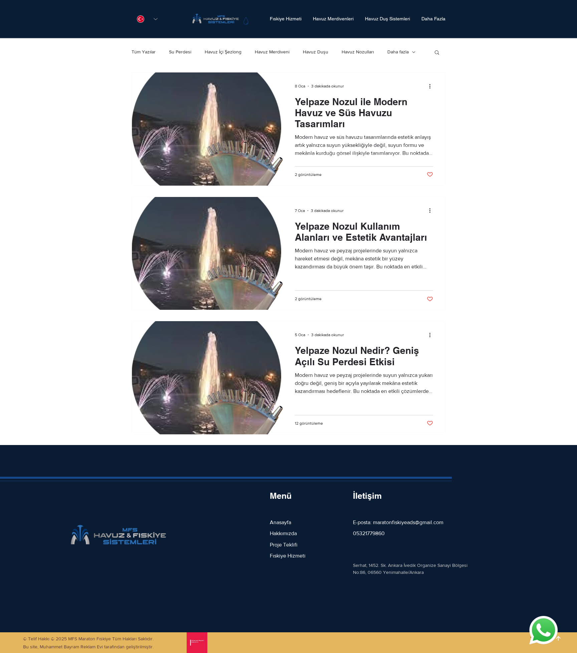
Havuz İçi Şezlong (223, 51)
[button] (437, 52)
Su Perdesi (180, 51)
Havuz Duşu (315, 51)
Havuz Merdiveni (272, 51)
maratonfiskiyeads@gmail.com (408, 522)
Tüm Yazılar (144, 51)
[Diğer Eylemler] (432, 86)
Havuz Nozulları (358, 51)
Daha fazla (398, 51)
